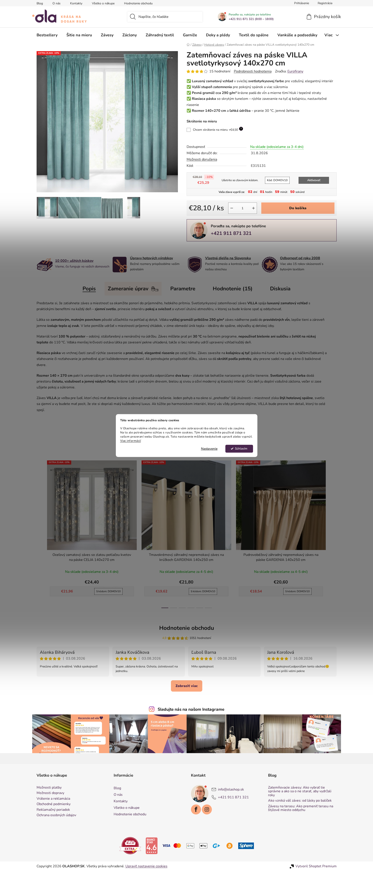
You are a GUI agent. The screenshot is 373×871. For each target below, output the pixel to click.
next (333, 532)
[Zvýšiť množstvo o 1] (253, 208)
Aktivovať (313, 180)
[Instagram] (207, 809)
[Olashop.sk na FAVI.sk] (130, 845)
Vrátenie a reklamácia (53, 799)
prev (40, 532)
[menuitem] (47, 35)
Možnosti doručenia (202, 159)
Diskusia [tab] (280, 288)
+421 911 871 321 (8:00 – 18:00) (251, 19)
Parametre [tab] (182, 288)
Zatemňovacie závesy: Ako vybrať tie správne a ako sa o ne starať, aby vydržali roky (299, 791)
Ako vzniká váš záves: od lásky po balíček (300, 801)
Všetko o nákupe (103, 3)
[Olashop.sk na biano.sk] (151, 845)
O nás (56, 3)
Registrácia (325, 3)
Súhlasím (241, 448)
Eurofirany (295, 71)
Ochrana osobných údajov (56, 815)
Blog (40, 3)
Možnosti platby (49, 788)
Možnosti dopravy (50, 793)
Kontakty (76, 3)
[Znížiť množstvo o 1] (231, 208)
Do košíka (297, 208)
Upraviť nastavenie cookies (146, 866)
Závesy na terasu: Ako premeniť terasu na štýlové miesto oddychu (300, 808)
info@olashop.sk (231, 789)
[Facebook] (196, 809)
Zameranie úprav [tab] (128, 288)
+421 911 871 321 (231, 233)
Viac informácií (130, 441)
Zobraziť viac (187, 686)
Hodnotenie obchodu (138, 3)
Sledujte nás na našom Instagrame (191, 709)
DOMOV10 (277, 180)
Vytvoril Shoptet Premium (316, 866)
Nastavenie (209, 448)
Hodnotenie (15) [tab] (233, 288)
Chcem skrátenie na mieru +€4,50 (217, 129)
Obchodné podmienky (54, 804)
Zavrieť (217, 248)
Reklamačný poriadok (53, 810)
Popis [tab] (89, 288)
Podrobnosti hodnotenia (253, 71)
